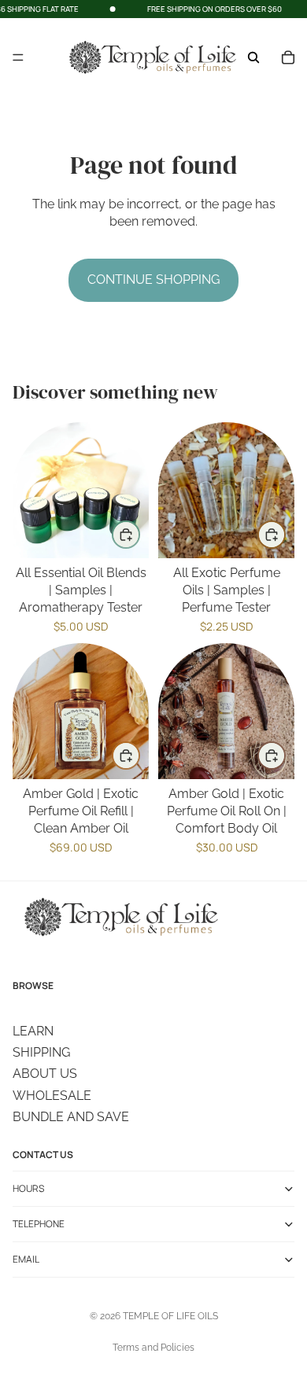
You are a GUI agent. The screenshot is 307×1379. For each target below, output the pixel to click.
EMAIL (26, 1259)
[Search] (253, 57)
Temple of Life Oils (170, 1316)
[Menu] (18, 58)
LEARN (33, 1031)
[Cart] (288, 57)
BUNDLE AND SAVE (71, 1116)
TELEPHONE (39, 1223)
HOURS (28, 1188)
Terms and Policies (153, 1347)
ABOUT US (45, 1073)
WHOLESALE (52, 1095)
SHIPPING (41, 1052)
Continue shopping (153, 279)
